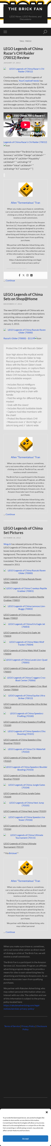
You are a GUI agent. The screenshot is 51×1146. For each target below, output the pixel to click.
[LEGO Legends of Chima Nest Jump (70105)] (25, 805)
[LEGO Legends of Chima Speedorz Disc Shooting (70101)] (25, 734)
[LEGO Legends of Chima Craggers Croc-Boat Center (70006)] (25, 680)
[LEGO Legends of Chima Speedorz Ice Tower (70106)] (25, 819)
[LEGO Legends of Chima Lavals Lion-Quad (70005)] (25, 662)
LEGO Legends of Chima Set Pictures (23, 530)
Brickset (13, 853)
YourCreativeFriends (29, 80)
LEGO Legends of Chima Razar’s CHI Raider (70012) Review (23, 53)
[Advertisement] (25, 1062)
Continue (10, 280)
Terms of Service (12, 1026)
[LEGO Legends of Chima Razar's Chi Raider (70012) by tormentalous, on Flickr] (25, 71)
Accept (25, 1138)
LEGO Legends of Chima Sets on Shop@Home (23, 296)
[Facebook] (19, 275)
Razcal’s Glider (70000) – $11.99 (19, 338)
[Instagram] (27, 275)
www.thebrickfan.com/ (17, 268)
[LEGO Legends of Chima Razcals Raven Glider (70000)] (25, 332)
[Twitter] (23, 275)
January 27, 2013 (12, 63)
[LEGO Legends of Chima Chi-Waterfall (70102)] (25, 751)
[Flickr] (31, 275)
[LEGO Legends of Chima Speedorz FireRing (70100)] (25, 716)
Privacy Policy (28, 1026)
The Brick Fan (25, 9)
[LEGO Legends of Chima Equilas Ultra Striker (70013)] (25, 698)
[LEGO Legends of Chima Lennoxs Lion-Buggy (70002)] (25, 608)
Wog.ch (7, 544)
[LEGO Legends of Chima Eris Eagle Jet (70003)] (25, 626)
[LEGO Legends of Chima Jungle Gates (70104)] (25, 787)
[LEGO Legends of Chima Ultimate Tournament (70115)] (25, 837)
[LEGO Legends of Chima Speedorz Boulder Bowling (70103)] (25, 769)
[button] (46, 1112)
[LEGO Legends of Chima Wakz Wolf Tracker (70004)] (25, 644)
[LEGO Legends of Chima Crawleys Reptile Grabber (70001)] (25, 591)
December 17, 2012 (13, 304)
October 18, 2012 (12, 538)
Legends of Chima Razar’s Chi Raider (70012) (25, 142)
